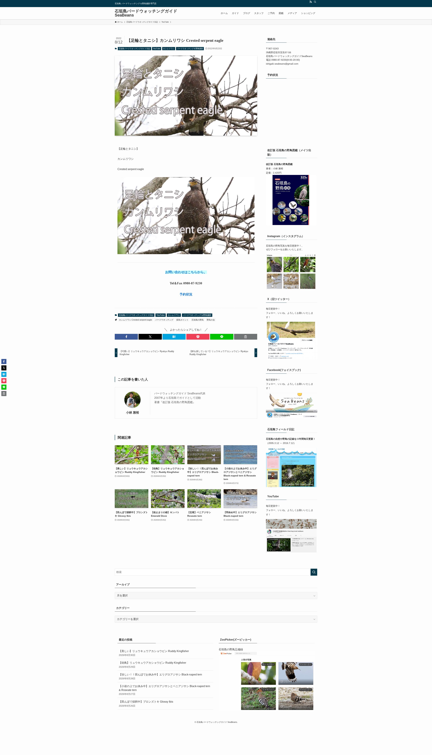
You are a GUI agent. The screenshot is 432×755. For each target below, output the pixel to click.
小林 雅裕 (132, 412)
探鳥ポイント (182, 320)
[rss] (310, 2)
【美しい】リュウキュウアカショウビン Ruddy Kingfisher (154, 653)
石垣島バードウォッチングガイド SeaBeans (146, 13)
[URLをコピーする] (245, 337)
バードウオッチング (164, 320)
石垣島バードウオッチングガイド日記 (134, 49)
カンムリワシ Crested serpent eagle (135, 320)
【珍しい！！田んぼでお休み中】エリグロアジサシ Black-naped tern (160, 676)
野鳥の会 (211, 320)
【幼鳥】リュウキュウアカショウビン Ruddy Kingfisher (152, 664)
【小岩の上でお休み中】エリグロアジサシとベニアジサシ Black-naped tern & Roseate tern (164, 690)
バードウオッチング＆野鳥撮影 (190, 49)
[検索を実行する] (313, 572)
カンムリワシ (168, 49)
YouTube (156, 49)
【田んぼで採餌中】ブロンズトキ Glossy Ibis (146, 703)
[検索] (315, 2)
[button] (126, 337)
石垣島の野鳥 (198, 320)
